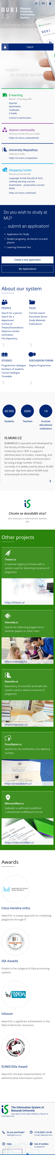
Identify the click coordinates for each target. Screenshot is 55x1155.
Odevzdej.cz (11, 622)
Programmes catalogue (14, 365)
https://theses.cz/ (15, 602)
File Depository (9, 338)
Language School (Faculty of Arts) (26, 178)
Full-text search (37, 312)
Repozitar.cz (11, 681)
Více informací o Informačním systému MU (27, 517)
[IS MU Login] (50, 3)
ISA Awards (10, 961)
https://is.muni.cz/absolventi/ (24, 137)
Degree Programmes (40, 365)
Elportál (13, 103)
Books (12, 188)
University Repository (23, 150)
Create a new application (27, 259)
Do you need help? (16, 1132)
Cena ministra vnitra (16, 908)
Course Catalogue (11, 372)
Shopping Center (20, 170)
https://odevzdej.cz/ (16, 661)
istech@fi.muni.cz (14, 1135)
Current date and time (43, 1135)
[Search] (36, 3)
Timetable (7, 376)
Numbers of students (13, 369)
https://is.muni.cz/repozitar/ (23, 158)
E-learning (16, 95)
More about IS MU (18, 1114)
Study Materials (37, 320)
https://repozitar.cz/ (16, 724)
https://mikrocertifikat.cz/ (19, 842)
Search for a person (12, 312)
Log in (30, 46)
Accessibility (39, 1147)
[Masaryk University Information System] (18, 12)
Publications (35, 323)
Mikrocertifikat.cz (14, 803)
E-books (13, 113)
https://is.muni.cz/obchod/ (22, 192)
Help (9, 1144)
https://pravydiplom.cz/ (18, 783)
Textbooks (14, 109)
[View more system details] (50, 480)
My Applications (27, 268)
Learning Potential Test (19, 247)
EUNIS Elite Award (14, 1066)
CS (43, 3)
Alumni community (22, 130)
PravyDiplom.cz (13, 744)
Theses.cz (10, 559)
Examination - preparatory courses (26, 185)
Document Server (38, 316)
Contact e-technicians (20, 117)
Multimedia (15, 106)
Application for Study (18, 234)
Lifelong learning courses (22, 181)
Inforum (7, 1014)
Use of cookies (41, 1144)
